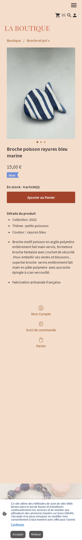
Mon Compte (41, 314)
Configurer (17, 524)
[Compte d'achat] (74, 15)
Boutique (14, 40)
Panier (41, 346)
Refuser (36, 534)
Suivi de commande (41, 330)
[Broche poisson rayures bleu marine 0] (41, 93)
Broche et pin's (38, 40)
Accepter (18, 534)
